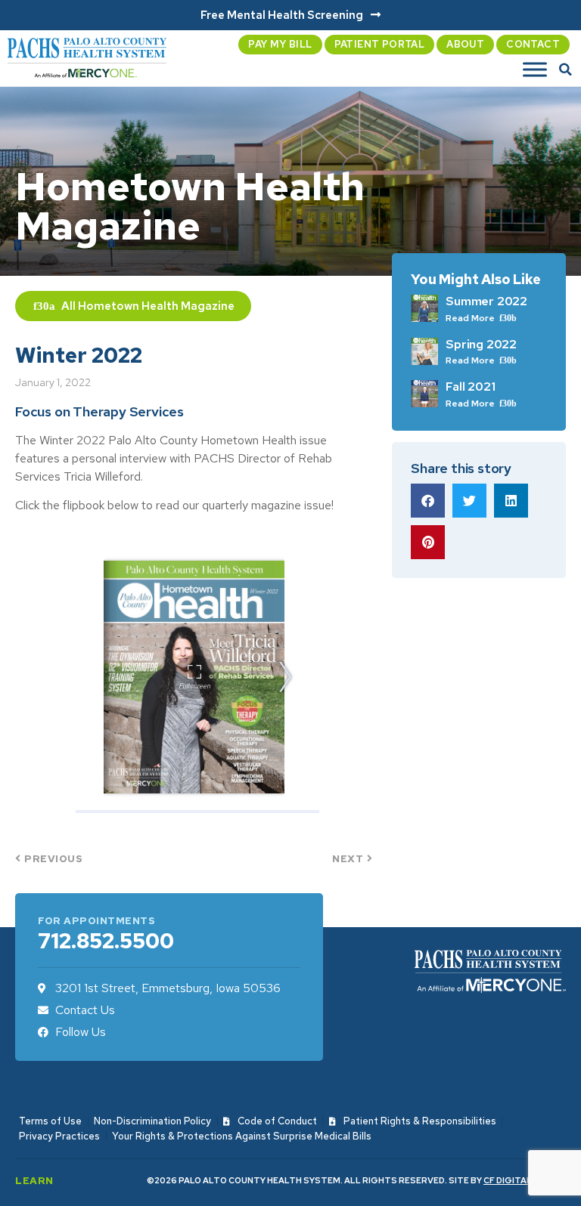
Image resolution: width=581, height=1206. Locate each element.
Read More (471, 318)
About (465, 44)
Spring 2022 (481, 344)
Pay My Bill (280, 44)
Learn (34, 1180)
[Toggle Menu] (535, 70)
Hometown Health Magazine (156, 306)
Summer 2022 (486, 301)
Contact (533, 44)
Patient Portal (379, 44)
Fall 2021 (470, 386)
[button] (566, 69)
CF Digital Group (524, 1180)
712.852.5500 (106, 940)
